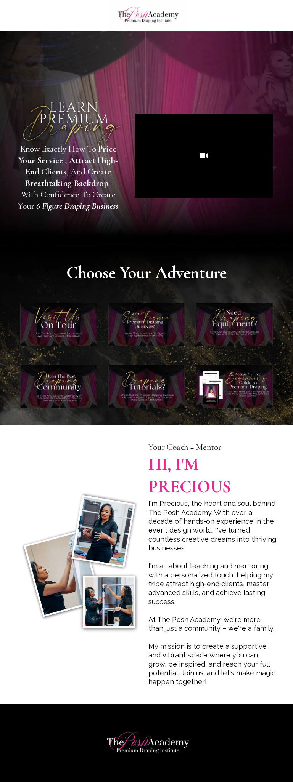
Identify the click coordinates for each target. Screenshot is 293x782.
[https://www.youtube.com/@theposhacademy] (146, 386)
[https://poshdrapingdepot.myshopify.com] (234, 324)
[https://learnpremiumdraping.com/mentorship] (146, 324)
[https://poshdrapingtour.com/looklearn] (58, 324)
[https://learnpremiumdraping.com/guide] (234, 386)
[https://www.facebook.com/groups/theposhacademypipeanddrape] (58, 386)
